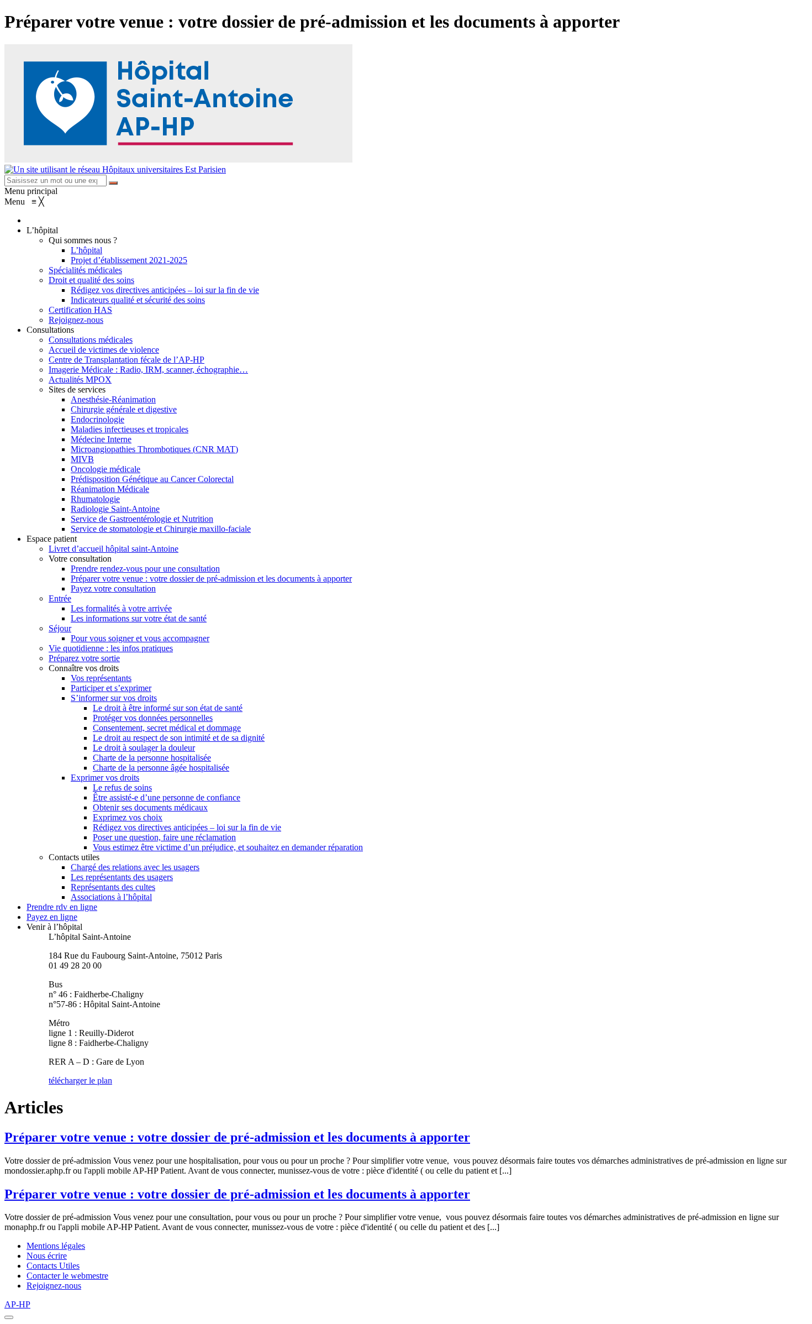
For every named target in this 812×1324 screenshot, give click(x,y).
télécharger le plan (80, 1080)
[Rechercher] (113, 183)
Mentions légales (56, 1245)
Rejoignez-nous (54, 1285)
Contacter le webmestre (67, 1275)
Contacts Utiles (53, 1265)
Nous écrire (47, 1255)
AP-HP (17, 1304)
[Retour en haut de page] (8, 1317)
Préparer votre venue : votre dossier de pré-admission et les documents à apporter (237, 1137)
